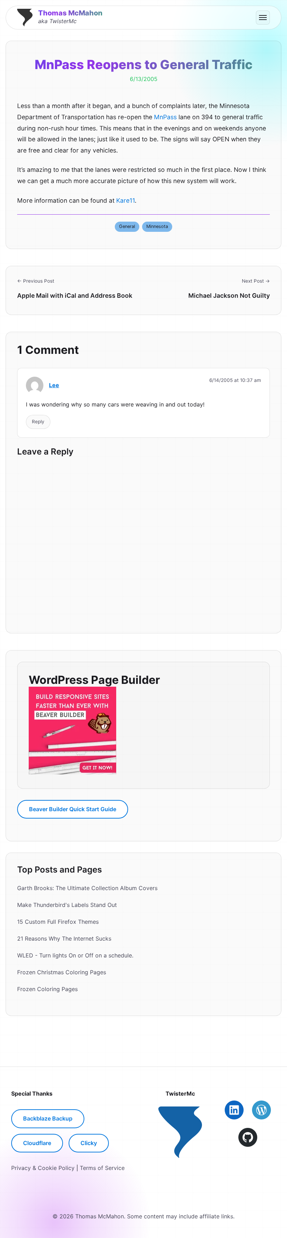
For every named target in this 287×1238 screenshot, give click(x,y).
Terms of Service (102, 1167)
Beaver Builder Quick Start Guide (72, 809)
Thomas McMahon (70, 13)
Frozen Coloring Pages (47, 989)
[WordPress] (261, 1110)
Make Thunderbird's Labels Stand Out (67, 904)
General (127, 226)
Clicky (88, 1142)
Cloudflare (37, 1142)
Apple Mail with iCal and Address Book (74, 295)
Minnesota (157, 226)
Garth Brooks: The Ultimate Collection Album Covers (87, 888)
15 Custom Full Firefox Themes (58, 921)
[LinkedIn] (234, 1110)
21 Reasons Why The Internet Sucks (64, 938)
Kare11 (125, 200)
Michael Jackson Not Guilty (229, 295)
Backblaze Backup (47, 1118)
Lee (54, 385)
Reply (38, 421)
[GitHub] (247, 1137)
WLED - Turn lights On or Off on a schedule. (75, 955)
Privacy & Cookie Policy (43, 1167)
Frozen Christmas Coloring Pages (61, 972)
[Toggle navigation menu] (263, 18)
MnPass (165, 117)
